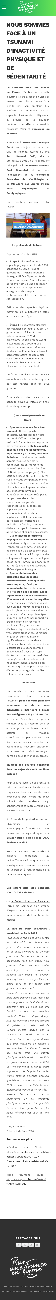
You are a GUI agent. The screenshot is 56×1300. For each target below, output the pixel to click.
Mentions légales (11, 1286)
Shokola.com (48, 1292)
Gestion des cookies (30, 1286)
